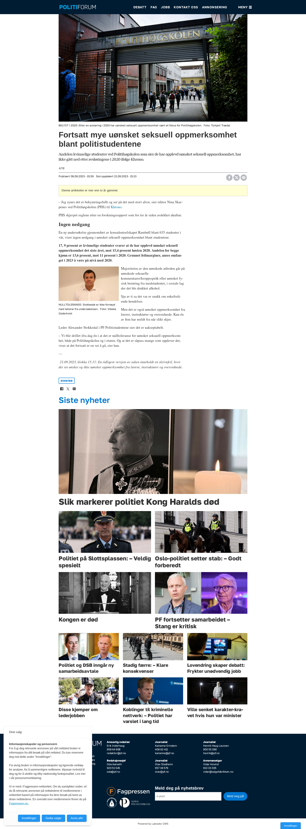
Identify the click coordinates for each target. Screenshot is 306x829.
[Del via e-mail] (243, 176)
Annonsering (214, 7)
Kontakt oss (186, 7)
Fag (154, 7)
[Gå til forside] (94, 7)
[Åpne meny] (245, 7)
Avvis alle (77, 818)
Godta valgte (53, 818)
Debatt (140, 7)
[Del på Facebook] (229, 176)
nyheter (67, 380)
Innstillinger (290, 825)
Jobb (165, 7)
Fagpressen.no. (19, 803)
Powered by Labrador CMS (153, 823)
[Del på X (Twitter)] (236, 176)
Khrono (116, 206)
